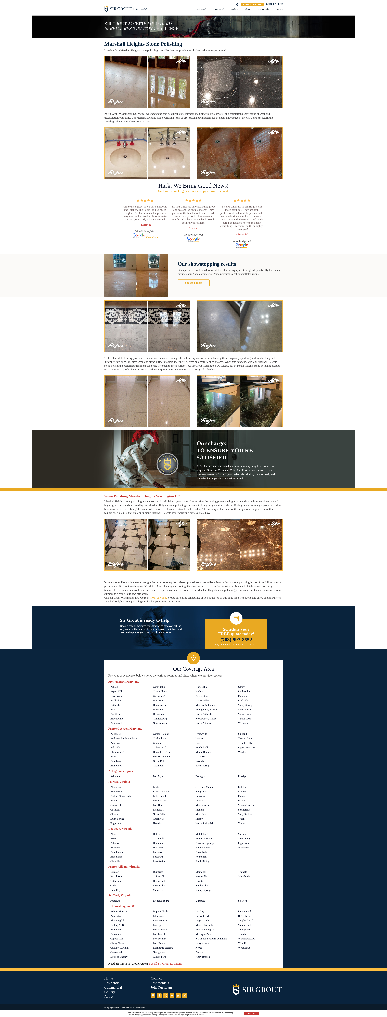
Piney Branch (203, 956)
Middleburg (202, 833)
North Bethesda (204, 714)
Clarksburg (159, 695)
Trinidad (242, 934)
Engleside (115, 823)
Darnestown (159, 705)
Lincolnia (201, 796)
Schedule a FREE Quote (252, 4)
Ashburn (114, 843)
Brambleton (116, 852)
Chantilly (115, 809)
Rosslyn (242, 776)
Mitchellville (202, 747)
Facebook (159, 995)
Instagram (153, 995)
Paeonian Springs (205, 843)
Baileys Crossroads (120, 796)
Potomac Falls (203, 847)
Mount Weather (204, 838)
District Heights (161, 752)
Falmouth (115, 900)
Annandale (116, 791)
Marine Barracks (204, 925)
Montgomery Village (206, 709)
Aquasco (115, 742)
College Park (160, 747)
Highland (200, 691)
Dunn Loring (117, 818)
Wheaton (243, 723)
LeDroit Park (202, 915)
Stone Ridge (244, 838)
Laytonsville (202, 700)
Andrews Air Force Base (123, 738)
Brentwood (116, 765)
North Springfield (205, 823)
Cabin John (159, 686)
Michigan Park (203, 934)
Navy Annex (202, 943)
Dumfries (158, 871)
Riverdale (201, 761)
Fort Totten (159, 943)
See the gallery (193, 282)
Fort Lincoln (159, 934)
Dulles (156, 833)
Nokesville (201, 876)
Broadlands (116, 856)
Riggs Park (244, 915)
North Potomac (204, 723)
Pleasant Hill (245, 911)
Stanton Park (245, 925)
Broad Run (116, 876)
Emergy (157, 925)
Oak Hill (242, 787)
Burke (113, 800)
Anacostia (115, 915)
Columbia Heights (120, 947)
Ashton (114, 686)
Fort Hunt (158, 805)
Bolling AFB (117, 925)
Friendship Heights (163, 947)
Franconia (158, 809)
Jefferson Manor (204, 787)
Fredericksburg (161, 900)
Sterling (242, 833)
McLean (200, 809)
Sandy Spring (245, 705)
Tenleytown (244, 929)
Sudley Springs (203, 890)
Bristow (114, 871)
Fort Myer (158, 776)
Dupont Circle (160, 911)
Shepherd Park (246, 920)
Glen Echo (201, 686)
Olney (241, 686)
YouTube (172, 995)
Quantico (200, 880)
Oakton (242, 791)
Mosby (199, 818)
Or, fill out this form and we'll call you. (236, 644)
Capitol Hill (116, 938)
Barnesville (116, 695)
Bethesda (115, 705)
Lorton (199, 800)
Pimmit (242, 796)
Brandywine (116, 761)
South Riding (202, 861)
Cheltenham (159, 738)
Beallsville (116, 700)
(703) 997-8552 (274, 4)
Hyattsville (201, 733)
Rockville (243, 700)
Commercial (218, 9)
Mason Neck (202, 805)
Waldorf (242, 752)
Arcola (114, 838)
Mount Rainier (203, 752)
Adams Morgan (118, 911)
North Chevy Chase (206, 718)
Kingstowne (202, 791)
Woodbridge (244, 876)
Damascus (158, 700)
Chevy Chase (160, 691)
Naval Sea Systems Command (211, 938)
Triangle (242, 871)
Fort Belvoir (159, 800)
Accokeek (115, 733)
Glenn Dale (159, 761)
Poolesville (244, 691)
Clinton (157, 742)
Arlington (115, 776)
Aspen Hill (116, 691)
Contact (279, 9)
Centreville (116, 805)
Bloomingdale (117, 920)
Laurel (199, 742)
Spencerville (244, 714)
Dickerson (158, 714)
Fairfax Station (161, 791)
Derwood (158, 709)
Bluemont (115, 847)
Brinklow (115, 714)
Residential (201, 9)
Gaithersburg (160, 718)
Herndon (157, 823)
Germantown (160, 723)
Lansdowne (159, 852)
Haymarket (159, 880)
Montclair (201, 871)
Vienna (242, 823)
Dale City (115, 890)
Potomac (242, 695)
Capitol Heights (161, 733)
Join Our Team (161, 987)
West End (243, 943)
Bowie (113, 756)
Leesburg (158, 856)
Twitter (165, 995)
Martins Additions (205, 705)
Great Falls (159, 814)
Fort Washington (162, 756)
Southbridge (202, 885)
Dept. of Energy (118, 956)
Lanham (200, 738)
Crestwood (116, 952)
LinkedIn (178, 995)
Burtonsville (116, 723)
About (247, 9)
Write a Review (237, 4)
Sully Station (245, 814)
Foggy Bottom (160, 929)
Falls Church (159, 796)
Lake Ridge (159, 885)
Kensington (202, 695)
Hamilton (158, 843)
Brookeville (116, 718)
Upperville (243, 843)
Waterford (243, 847)
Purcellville (202, 852)
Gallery (234, 9)
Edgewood (158, 915)
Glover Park (159, 956)
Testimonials (263, 9)
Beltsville (115, 747)
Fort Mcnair (159, 938)
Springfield (244, 809)
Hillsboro (158, 847)
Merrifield (201, 814)
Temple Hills (245, 742)
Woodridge (244, 947)
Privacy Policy (198, 1013)
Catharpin (115, 880)
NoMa (199, 947)
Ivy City (200, 911)
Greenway (158, 818)
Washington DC (246, 938)
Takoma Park (245, 718)
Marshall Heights (205, 929)
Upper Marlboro (246, 747)
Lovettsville (159, 861)
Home (108, 978)
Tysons (242, 818)
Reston (241, 800)
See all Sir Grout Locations (165, 963)
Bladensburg (117, 752)
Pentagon (200, 776)
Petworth (200, 952)
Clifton (114, 814)
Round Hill (201, 856)
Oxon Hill (201, 756)
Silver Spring (245, 709)
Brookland (115, 934)
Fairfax (157, 787)
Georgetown (159, 952)
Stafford (242, 900)
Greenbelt (158, 765)
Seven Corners (246, 805)
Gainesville (159, 876)
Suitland (242, 733)
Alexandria (116, 787)
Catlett (113, 885)
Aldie (113, 833)
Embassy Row (160, 920)
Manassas (158, 890)
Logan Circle (202, 920)
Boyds (113, 709)
